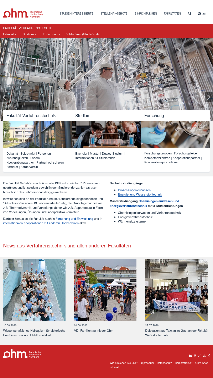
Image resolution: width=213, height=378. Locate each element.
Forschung (50, 34)
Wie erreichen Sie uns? (123, 363)
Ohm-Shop (201, 363)
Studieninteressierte (76, 13)
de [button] (203, 13)
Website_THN (23, 13)
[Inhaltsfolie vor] (209, 97)
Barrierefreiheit (183, 363)
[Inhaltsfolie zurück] (4, 97)
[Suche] (189, 13)
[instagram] (195, 354)
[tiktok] (199, 354)
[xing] (209, 354)
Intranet (114, 367)
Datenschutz (164, 363)
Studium (29, 34)
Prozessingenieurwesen (134, 190)
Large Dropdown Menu (22, 353)
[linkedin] (190, 354)
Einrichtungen (146, 13)
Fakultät (9, 34)
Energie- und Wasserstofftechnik (140, 194)
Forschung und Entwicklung (74, 218)
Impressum (147, 363)
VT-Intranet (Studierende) (83, 34)
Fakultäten (172, 13)
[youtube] (204, 354)
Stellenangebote (114, 13)
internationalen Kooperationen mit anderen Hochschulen (41, 223)
